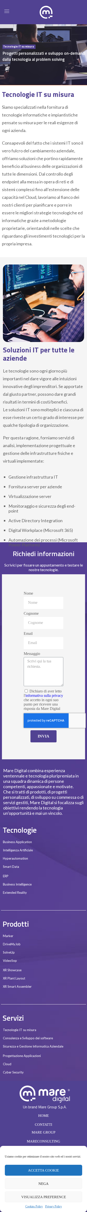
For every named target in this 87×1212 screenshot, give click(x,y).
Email (28, 633)
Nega (43, 1184)
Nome (28, 593)
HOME (43, 1116)
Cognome (31, 613)
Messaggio (32, 654)
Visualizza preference (43, 1197)
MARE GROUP (43, 1132)
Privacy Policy (53, 1206)
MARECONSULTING (43, 1141)
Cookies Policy (34, 1206)
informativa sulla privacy (44, 695)
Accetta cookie (43, 1170)
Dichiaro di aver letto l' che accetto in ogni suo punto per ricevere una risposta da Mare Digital (43, 700)
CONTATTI (43, 1125)
